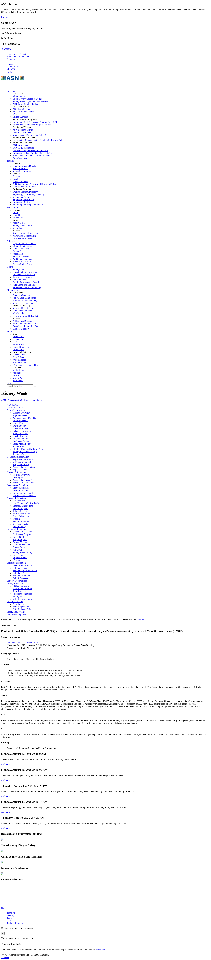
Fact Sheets (18, 254)
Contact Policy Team (22, 264)
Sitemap (10, 915)
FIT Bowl (17, 550)
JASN (15, 212)
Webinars (17, 114)
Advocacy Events (21, 256)
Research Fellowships (22, 277)
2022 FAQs (12, 405)
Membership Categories (23, 308)
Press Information (15, 601)
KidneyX (11, 59)
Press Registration (21, 606)
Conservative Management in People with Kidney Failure (39, 140)
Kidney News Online (22, 225)
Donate (10, 64)
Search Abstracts (20, 524)
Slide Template (19, 591)
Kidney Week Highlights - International (30, 101)
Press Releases (19, 360)
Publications (12, 207)
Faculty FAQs (19, 596)
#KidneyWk (18, 454)
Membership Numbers (23, 310)
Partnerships (18, 344)
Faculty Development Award (26, 282)
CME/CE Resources (22, 132)
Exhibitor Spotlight (21, 575)
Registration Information (18, 457)
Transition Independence (25, 272)
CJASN (16, 215)
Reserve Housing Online (24, 482)
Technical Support (15, 923)
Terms (9, 918)
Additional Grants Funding (27, 287)
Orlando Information (22, 431)
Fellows (16, 176)
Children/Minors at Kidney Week (28, 449)
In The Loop (18, 228)
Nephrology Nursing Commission (28, 204)
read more (5, 764)
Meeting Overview (21, 413)
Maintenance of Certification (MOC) (29, 135)
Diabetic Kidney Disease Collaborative (30, 150)
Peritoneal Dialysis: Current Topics (22, 642)
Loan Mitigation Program (24, 186)
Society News (19, 354)
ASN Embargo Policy (23, 513)
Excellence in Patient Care (19, 54)
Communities (13, 66)
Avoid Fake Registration (24, 467)
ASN (3, 400)
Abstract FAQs (19, 526)
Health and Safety (21, 441)
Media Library (19, 370)
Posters (16, 519)
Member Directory (21, 329)
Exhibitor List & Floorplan (25, 570)
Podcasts (17, 373)
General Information (16, 410)
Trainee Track (19, 547)
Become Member (21, 295)
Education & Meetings (18, 400)
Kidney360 (18, 217)
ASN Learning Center (23, 109)
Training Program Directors (25, 166)
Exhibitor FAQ (19, 573)
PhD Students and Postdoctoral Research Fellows (35, 184)
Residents (17, 179)
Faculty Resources (15, 583)
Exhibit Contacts (20, 578)
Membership (12, 290)
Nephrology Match (21, 202)
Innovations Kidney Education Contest (31, 155)
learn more (6, 17)
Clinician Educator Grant (24, 274)
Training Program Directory (25, 192)
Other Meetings (20, 158)
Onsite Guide (19, 537)
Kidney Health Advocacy (24, 246)
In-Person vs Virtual (22, 462)
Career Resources (21, 347)
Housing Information (16, 472)
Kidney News (19, 223)
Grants (10, 267)
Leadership (18, 339)
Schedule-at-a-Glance (22, 531)
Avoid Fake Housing (22, 480)
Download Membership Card (26, 326)
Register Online (20, 469)
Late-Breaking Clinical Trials (26, 503)
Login (9, 72)
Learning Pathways (21, 544)
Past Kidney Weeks (16, 612)
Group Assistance (21, 488)
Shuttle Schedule (20, 433)
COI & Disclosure (21, 586)
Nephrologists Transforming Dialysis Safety (32, 153)
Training (10, 161)
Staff (15, 341)
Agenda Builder (20, 557)
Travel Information (21, 428)
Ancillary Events (20, 420)
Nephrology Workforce (23, 199)
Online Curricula (20, 117)
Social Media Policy (22, 444)
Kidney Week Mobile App (25, 451)
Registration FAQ (21, 464)
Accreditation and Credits (24, 418)
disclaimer (100, 949)
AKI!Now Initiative (22, 145)
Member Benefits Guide (23, 303)
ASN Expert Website (22, 588)
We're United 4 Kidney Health (26, 365)
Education (11, 91)
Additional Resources (22, 259)
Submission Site (20, 511)
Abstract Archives (21, 521)
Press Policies (19, 604)
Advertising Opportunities (24, 236)
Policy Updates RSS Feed (24, 261)
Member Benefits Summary (25, 300)
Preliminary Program (22, 534)
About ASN (18, 336)
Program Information (16, 529)
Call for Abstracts (20, 500)
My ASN (11, 69)
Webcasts (17, 560)
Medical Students (20, 181)
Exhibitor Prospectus (22, 568)
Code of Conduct (20, 438)
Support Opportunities (17, 581)
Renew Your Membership (24, 298)
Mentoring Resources (22, 171)
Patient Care (18, 251)
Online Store (18, 349)
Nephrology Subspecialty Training (28, 194)
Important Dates (20, 415)
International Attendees (17, 485)
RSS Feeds (18, 380)
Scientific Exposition (16, 562)
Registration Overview (23, 459)
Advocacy (11, 241)
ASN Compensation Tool (24, 323)
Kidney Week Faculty (22, 552)
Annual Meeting (20, 542)
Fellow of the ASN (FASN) (25, 316)
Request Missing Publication (25, 233)
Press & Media (19, 357)
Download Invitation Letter (25, 493)
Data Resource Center (23, 238)
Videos (16, 375)
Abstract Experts (20, 508)
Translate (11, 913)
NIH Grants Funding (24, 285)
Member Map (19, 313)
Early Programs (20, 539)
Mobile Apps (18, 378)
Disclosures (18, 555)
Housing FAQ (19, 477)
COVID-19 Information (23, 148)
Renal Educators (20, 168)
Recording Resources (22, 594)
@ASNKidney (8, 49)
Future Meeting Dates (17, 614)
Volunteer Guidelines (22, 599)
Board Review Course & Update (27, 99)
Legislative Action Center (24, 243)
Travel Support (19, 279)
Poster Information (21, 516)
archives (140, 619)
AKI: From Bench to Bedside (26, 104)
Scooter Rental (19, 446)
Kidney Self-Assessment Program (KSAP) (32, 124)
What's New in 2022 (16, 407)
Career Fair (18, 423)
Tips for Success (20, 436)
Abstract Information (16, 498)
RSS (9, 920)
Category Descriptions (23, 506)
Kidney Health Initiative (18, 56)
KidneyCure (18, 269)
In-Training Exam (21, 197)
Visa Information (20, 490)
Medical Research (21, 248)
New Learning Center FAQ (25, 111)
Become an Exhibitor (22, 565)
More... (10, 331)
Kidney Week (19, 96)
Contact (4, 908)
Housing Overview (21, 475)
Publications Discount (22, 321)
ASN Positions (19, 362)
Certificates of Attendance (24, 495)
